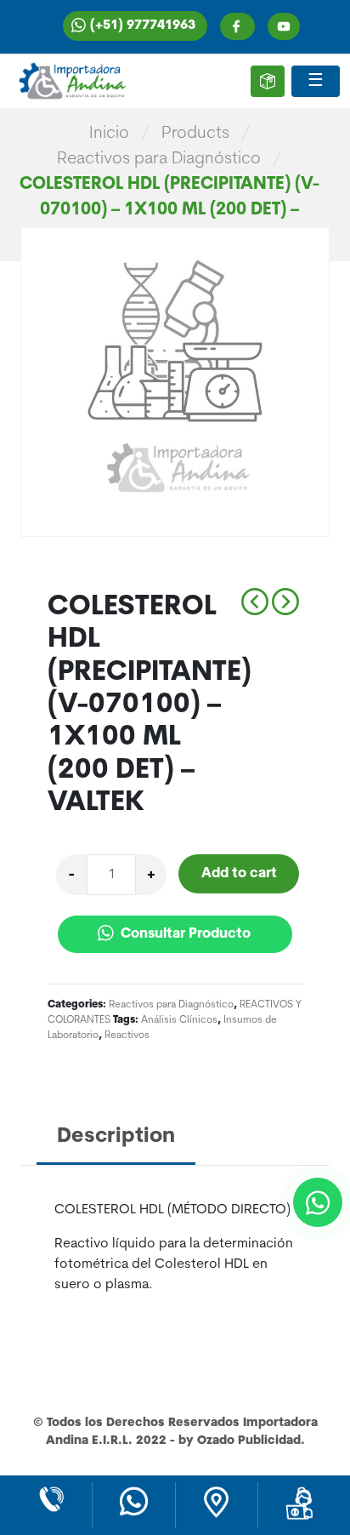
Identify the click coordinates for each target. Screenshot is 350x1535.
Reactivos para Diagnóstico (159, 159)
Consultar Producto (184, 934)
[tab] (116, 1138)
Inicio (109, 133)
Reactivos (127, 1035)
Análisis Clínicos (179, 1020)
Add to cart (239, 874)
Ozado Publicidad (249, 1441)
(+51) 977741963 (143, 26)
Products (195, 133)
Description (116, 1137)
